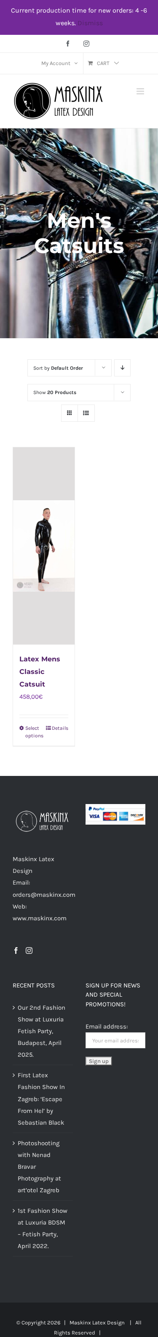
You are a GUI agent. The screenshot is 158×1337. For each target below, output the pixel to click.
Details (60, 728)
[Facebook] (16, 950)
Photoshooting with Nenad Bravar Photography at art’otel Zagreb (39, 1166)
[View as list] (86, 413)
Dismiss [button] (90, 23)
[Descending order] (122, 367)
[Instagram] (29, 950)
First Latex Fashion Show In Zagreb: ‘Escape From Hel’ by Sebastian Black (41, 1098)
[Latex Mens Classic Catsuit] (44, 546)
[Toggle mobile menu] (141, 91)
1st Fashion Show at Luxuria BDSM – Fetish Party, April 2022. (42, 1228)
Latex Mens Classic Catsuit (39, 671)
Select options (34, 732)
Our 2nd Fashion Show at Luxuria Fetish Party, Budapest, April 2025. (41, 1031)
